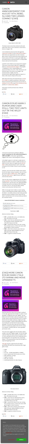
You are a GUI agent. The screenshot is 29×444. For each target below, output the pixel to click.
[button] (26, 2)
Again (9, 314)
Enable (21, 439)
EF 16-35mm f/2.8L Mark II (12, 84)
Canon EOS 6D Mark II (21, 53)
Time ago (4, 343)
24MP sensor (10, 175)
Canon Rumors (14, 21)
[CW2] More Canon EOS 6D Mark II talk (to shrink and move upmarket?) (13, 276)
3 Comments (6, 22)
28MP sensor (14, 173)
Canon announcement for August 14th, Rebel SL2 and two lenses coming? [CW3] (13, 14)
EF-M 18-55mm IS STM (21, 83)
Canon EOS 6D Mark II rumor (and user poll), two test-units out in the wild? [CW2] (14, 108)
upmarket (7, 181)
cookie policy (9, 432)
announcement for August (13, 66)
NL (4, 92)
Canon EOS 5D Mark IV (7, 53)
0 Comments (6, 284)
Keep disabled (11, 439)
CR (4, 414)
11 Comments (7, 117)
